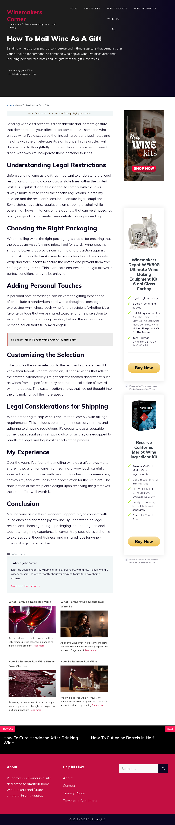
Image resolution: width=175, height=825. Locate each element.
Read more (38, 645)
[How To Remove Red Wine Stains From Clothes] (32, 696)
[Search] (163, 768)
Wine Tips (113, 18)
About (67, 778)
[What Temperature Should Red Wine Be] (84, 636)
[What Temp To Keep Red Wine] (32, 631)
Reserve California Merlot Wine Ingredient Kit (144, 449)
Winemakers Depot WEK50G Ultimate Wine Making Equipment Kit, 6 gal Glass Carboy (144, 274)
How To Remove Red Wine (78, 661)
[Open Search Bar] (113, 29)
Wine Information (145, 8)
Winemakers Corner (24, 15)
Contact (69, 785)
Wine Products (117, 8)
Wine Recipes (92, 8)
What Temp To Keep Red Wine (30, 602)
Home (73, 8)
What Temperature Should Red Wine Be (82, 604)
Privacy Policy (74, 793)
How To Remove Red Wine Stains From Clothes (32, 664)
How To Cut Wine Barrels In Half (122, 737)
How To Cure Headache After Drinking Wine (40, 740)
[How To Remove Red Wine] (84, 691)
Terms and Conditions (80, 800)
